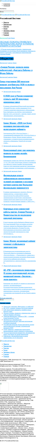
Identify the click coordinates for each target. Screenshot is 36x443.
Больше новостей (6, 298)
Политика (6, 27)
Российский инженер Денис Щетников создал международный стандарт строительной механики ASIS (18, 326)
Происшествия (7, 24)
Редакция (6, 5)
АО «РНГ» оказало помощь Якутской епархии (18, 308)
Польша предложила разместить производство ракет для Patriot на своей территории (19, 333)
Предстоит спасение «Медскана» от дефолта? (18, 306)
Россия (5, 29)
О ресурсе (6, 4)
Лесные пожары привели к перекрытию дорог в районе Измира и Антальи (19, 314)
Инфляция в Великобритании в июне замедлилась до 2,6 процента (15, 337)
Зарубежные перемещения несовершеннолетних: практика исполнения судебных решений (17, 321)
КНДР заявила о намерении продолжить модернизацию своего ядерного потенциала (18, 330)
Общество (6, 22)
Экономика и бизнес (9, 31)
